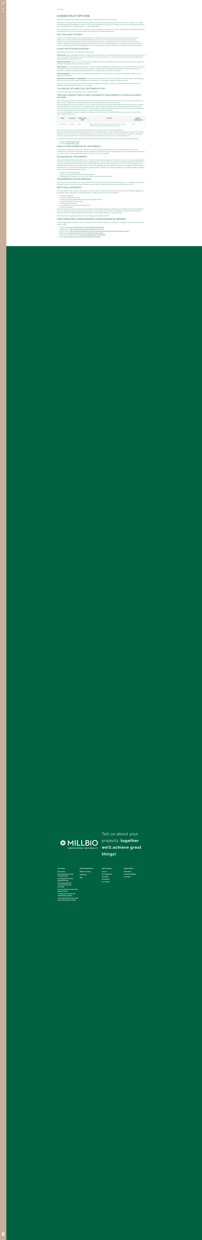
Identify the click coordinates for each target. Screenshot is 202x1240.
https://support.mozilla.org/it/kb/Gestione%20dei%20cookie (86, 227)
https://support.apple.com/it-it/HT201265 (93, 235)
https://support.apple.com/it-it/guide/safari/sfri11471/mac (86, 233)
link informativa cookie (73, 141)
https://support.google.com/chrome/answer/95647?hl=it (87, 229)
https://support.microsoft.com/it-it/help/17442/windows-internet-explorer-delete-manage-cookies (99, 231)
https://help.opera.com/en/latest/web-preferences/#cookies (82, 237)
